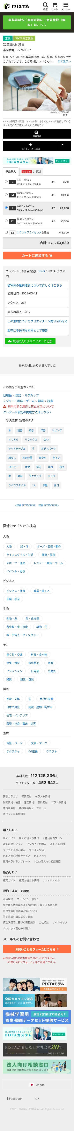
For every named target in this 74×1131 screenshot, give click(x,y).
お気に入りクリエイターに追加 (32, 341)
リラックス (31, 439)
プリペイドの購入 (36, 844)
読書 (50, 401)
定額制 (32, 171)
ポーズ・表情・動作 (49, 546)
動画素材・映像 (11, 802)
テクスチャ (13, 751)
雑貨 (9, 679)
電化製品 (33, 662)
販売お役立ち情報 (29, 880)
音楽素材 (29, 802)
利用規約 (8, 899)
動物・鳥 (11, 618)
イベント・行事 (15, 571)
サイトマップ (59, 922)
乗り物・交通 (14, 654)
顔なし (12, 457)
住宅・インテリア (17, 715)
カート (54, 9)
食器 (18, 395)
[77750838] (48, 505)
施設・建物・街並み (40, 707)
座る (38, 467)
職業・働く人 (42, 590)
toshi (41, 271)
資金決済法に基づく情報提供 (19, 922)
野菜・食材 (13, 662)
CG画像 (33, 751)
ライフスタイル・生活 (19, 554)
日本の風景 (13, 707)
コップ (51, 476)
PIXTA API (40, 855)
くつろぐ (13, 439)
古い (46, 439)
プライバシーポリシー (29, 899)
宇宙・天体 (13, 698)
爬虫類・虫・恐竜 (17, 626)
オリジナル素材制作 (14, 814)
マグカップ (31, 395)
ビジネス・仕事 (15, 590)
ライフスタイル (17, 485)
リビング (57, 430)
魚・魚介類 (32, 618)
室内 (50, 467)
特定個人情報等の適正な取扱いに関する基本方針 (30, 905)
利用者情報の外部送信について (20, 911)
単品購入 (10, 171)
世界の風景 (46, 698)
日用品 (7, 395)
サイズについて (37, 850)
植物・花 (41, 626)
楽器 (50, 662)
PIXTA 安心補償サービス (16, 855)
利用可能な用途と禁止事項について (30, 406)
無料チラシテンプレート (16, 861)
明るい (56, 457)
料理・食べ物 (39, 654)
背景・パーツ (14, 743)
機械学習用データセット (32, 808)
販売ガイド (9, 880)
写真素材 (26, 796)
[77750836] (26, 505)
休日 (56, 485)
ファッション (14, 671)
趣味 (41, 401)
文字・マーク (39, 743)
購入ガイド (9, 838)
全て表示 (63, 61)
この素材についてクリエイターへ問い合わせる (37, 321)
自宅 (61, 467)
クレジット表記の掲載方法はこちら (26, 412)
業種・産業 (13, 599)
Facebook (15, 1098)
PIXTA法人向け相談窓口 (47, 861)
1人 (34, 485)
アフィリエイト (51, 880)
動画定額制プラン (13, 844)
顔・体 (24, 546)
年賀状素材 (9, 808)
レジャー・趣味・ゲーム (19, 401)
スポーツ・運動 (15, 563)
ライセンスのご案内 (14, 850)
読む (31, 430)
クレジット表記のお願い (16, 928)
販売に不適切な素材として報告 (27, 330)
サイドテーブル (16, 448)
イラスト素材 (42, 796)
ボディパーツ (48, 448)
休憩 (27, 467)
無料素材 (42, 802)
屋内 (19, 476)
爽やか (42, 457)
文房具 (52, 671)
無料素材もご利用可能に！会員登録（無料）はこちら (36, 22)
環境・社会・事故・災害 (21, 723)
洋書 (42, 430)
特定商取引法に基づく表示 (18, 916)
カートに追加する (35, 255)
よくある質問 (57, 844)
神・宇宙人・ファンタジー (22, 635)
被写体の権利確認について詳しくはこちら (34, 285)
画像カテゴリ (10, 796)
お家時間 (27, 457)
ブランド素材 (58, 802)
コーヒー (13, 467)
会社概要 (44, 922)
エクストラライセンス (29, 232)
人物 (9, 546)
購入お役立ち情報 (29, 838)
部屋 (45, 485)
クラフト (51, 751)
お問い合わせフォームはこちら (35, 949)
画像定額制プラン (52, 838)
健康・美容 (48, 554)
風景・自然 (27, 679)
